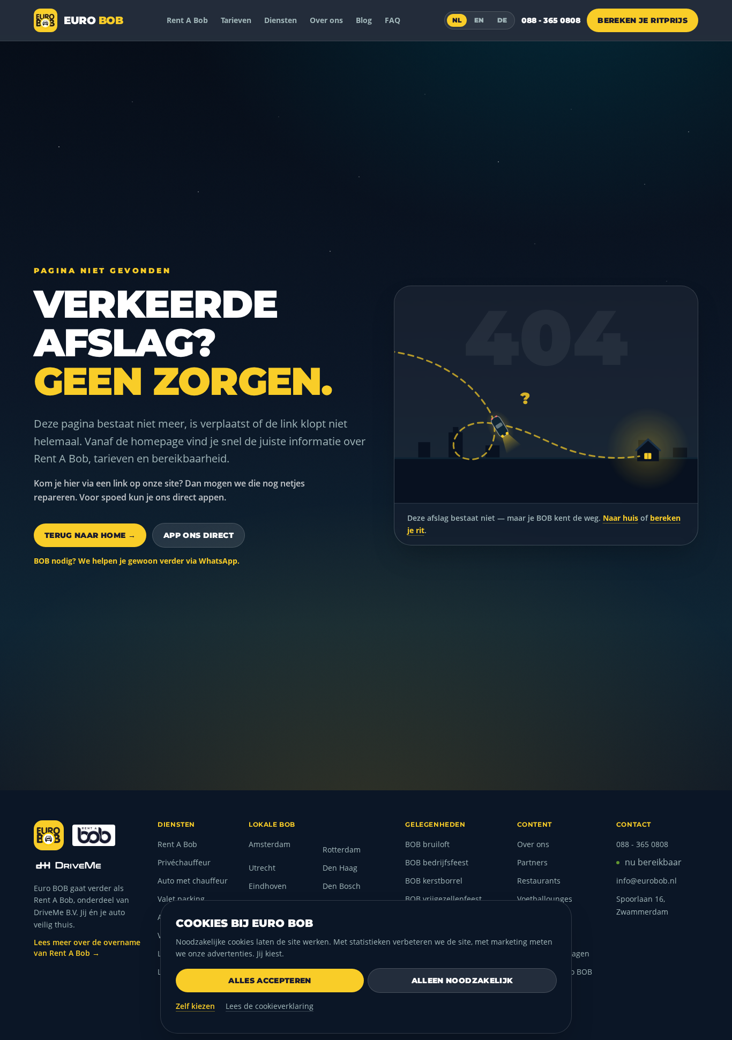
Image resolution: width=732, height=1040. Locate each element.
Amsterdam (269, 844)
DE (502, 20)
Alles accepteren (269, 980)
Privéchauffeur (184, 862)
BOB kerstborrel (433, 881)
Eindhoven (268, 886)
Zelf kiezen (195, 1006)
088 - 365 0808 (550, 20)
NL (457, 20)
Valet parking (181, 899)
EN (479, 20)
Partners (532, 862)
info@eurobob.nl (646, 881)
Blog (364, 20)
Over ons (326, 20)
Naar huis (620, 518)
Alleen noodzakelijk (462, 980)
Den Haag (340, 868)
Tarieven (236, 20)
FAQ (392, 20)
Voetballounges (544, 899)
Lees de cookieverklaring (269, 1006)
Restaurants (539, 881)
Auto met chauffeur (193, 881)
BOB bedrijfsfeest (436, 862)
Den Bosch (342, 886)
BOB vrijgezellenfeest (443, 899)
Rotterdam (342, 849)
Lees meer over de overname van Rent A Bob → (87, 947)
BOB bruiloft (427, 844)
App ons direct (198, 535)
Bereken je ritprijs (642, 20)
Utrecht (262, 868)
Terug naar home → (90, 535)
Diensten (280, 20)
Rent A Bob (187, 20)
